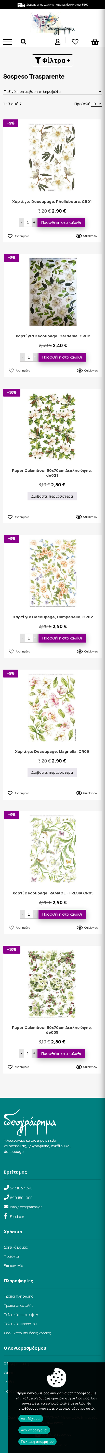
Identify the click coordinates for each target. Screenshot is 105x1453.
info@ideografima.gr (26, 1206)
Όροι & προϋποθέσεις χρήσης (27, 1333)
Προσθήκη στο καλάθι (61, 222)
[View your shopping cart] (95, 42)
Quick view (90, 236)
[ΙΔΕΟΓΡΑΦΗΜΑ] (52, 33)
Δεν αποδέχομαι (34, 1430)
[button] (18, 235)
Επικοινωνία (13, 1265)
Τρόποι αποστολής (18, 1305)
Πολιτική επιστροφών (21, 1314)
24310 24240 (21, 1188)
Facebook (17, 1216)
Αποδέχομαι (31, 1419)
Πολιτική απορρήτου (20, 1323)
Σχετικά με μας (16, 1247)
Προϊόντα (11, 1256)
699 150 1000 (21, 1197)
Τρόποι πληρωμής (18, 1296)
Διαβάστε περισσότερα (52, 496)
